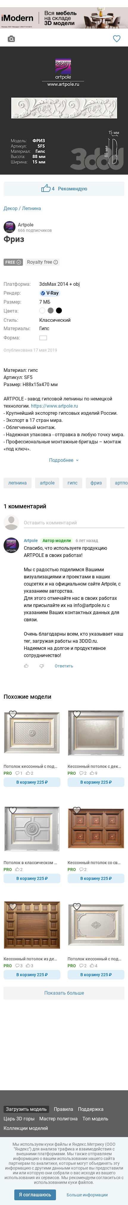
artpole (47, 483)
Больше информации (87, 1194)
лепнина (17, 483)
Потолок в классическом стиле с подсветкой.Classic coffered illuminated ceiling (31, 862)
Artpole (31, 540)
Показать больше (64, 993)
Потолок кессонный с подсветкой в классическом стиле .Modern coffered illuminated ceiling (95, 958)
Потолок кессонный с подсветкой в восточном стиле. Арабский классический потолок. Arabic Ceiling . (31, 766)
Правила (63, 1109)
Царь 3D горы (19, 1119)
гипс (72, 483)
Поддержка (91, 1109)
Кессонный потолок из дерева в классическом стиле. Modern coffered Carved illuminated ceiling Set (31, 958)
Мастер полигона (58, 1119)
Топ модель (95, 1119)
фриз (96, 483)
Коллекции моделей (26, 1128)
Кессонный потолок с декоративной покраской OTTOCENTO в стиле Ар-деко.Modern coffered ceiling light (95, 766)
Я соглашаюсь (35, 1195)
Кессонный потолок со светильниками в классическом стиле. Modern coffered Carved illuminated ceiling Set (95, 862)
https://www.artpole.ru (54, 406)
